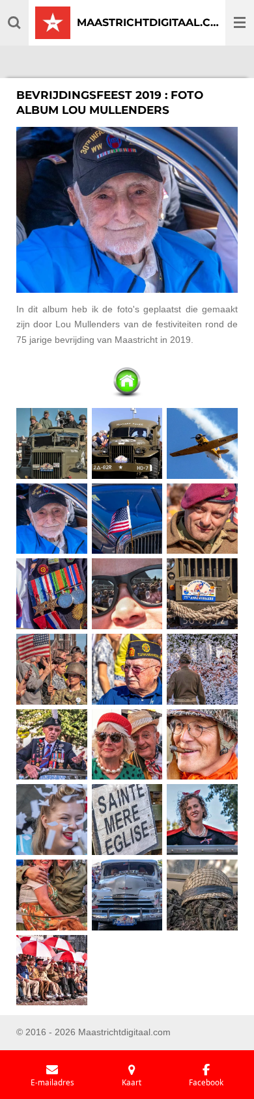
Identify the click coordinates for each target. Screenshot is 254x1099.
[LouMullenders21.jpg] (202, 894)
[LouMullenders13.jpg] (52, 744)
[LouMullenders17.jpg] (127, 820)
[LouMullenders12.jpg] (202, 669)
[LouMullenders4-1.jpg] (52, 518)
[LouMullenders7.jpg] (52, 594)
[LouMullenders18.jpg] (202, 820)
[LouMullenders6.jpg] (202, 518)
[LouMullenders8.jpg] (127, 594)
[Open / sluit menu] (239, 23)
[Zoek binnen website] (14, 23)
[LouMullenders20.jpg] (127, 894)
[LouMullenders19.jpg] (52, 894)
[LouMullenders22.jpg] (52, 970)
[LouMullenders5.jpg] (127, 518)
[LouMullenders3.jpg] (202, 443)
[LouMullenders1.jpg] (52, 443)
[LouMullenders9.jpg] (202, 594)
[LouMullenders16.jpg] (52, 820)
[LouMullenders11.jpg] (127, 669)
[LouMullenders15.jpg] (202, 744)
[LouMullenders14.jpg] (127, 744)
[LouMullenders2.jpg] (127, 443)
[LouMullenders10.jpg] (52, 669)
